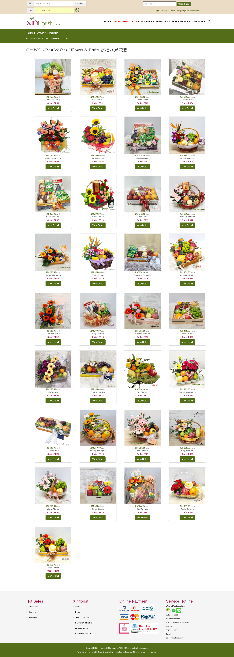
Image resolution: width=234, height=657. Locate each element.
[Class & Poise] (187, 311)
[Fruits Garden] (187, 486)
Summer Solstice (142, 334)
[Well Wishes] (142, 486)
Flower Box (33, 607)
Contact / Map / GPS (83, 634)
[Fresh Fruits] (98, 77)
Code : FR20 (187, 337)
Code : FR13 (53, 279)
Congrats (145, 21)
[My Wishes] (53, 369)
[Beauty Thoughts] (98, 428)
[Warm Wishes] (53, 486)
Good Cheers (98, 509)
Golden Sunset (142, 217)
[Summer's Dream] (187, 252)
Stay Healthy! (187, 451)
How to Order (43, 38)
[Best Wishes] (142, 428)
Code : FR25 (53, 454)
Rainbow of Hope (187, 217)
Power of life (98, 158)
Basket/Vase (179, 21)
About (77, 607)
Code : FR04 (187, 103)
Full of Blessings (53, 100)
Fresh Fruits (97, 100)
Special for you (53, 217)
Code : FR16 (187, 279)
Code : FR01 (53, 103)
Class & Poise (187, 334)
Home (107, 21)
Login (157, 11)
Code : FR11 (142, 220)
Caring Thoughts (53, 275)
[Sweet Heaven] (142, 135)
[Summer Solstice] (142, 311)
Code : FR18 (98, 337)
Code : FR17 (53, 337)
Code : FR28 (187, 454)
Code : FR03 (142, 103)
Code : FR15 (142, 279)
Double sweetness (187, 392)
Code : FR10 (98, 220)
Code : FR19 (142, 337)
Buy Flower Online (42, 33)
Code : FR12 (187, 220)
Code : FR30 (98, 512)
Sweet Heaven (142, 158)
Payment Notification (83, 623)
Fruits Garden (187, 509)
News (77, 612)
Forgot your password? (190, 11)
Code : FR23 (142, 395)
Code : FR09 (53, 220)
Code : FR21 (53, 395)
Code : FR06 (98, 162)
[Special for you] (53, 194)
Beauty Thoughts (98, 451)
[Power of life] (98, 135)
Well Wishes (142, 509)
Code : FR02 (98, 103)
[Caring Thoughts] (53, 252)
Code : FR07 (142, 162)
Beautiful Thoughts (142, 275)
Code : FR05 (53, 162)
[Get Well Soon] (53, 311)
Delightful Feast (187, 158)
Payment (55, 38)
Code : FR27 (142, 454)
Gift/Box (197, 21)
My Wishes (53, 392)
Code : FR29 (53, 512)
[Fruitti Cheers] (98, 252)
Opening (32, 612)
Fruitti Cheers (98, 275)
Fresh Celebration (53, 158)
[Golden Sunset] (142, 194)
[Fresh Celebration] (53, 135)
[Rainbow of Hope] (187, 194)
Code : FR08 (187, 162)
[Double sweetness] (187, 369)
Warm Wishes (53, 509)
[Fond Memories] (98, 369)
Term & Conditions (82, 617)
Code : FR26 (98, 454)
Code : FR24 (187, 395)
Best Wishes (142, 451)
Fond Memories (98, 392)
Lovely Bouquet (124, 21)
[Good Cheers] (98, 486)
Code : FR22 (98, 395)
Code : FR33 (53, 571)
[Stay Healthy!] (187, 428)
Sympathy (161, 21)
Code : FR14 (98, 279)
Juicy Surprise (97, 334)
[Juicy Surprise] (98, 311)
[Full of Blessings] (53, 77)
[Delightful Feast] (187, 135)
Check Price (183, 4)
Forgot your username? (170, 11)
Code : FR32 (187, 512)
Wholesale (30, 38)
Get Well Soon (53, 334)
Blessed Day (97, 217)
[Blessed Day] (98, 194)
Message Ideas (81, 628)
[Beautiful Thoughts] (142, 252)
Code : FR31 (142, 512)
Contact (65, 38)
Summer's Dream (187, 275)
